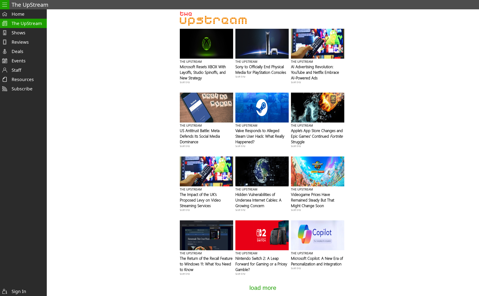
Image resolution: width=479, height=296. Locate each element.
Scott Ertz (185, 82)
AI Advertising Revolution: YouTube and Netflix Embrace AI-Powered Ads (315, 72)
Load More (262, 287)
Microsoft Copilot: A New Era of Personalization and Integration (317, 260)
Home (18, 14)
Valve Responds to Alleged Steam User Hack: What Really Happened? (259, 136)
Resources (23, 79)
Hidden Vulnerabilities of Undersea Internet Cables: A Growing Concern (258, 199)
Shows (18, 33)
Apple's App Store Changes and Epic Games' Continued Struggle (317, 136)
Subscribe (22, 89)
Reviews (20, 42)
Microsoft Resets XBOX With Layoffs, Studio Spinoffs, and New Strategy (203, 72)
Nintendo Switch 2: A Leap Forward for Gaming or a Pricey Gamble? (261, 263)
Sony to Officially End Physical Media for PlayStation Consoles (260, 69)
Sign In (19, 291)
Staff (16, 70)
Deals (17, 51)
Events (19, 61)
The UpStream (27, 23)
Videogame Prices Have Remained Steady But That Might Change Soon (312, 199)
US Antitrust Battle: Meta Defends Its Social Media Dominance (200, 136)
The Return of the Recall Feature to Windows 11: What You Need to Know (206, 263)
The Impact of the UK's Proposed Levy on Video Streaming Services (200, 199)
